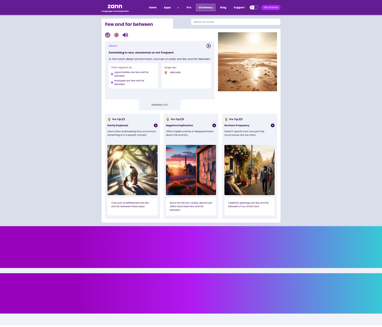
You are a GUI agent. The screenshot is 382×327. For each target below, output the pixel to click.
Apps (167, 7)
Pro (189, 7)
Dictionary (206, 7)
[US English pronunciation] (107, 35)
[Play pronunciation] (208, 46)
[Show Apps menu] (178, 7)
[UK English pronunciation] (116, 35)
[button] (125, 35)
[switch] (254, 7)
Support (239, 7)
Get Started (271, 7)
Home (152, 7)
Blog (223, 7)
